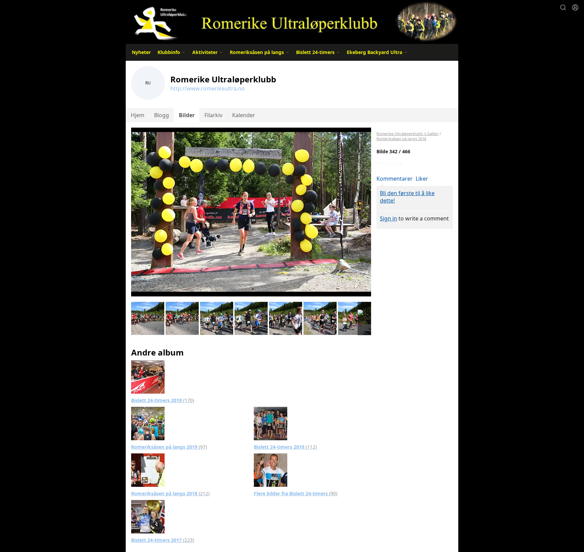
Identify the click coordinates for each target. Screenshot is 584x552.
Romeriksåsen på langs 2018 (170, 493)
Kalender (243, 115)
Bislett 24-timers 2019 (162, 400)
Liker (422, 178)
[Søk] (563, 7)
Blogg (161, 115)
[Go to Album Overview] (148, 376)
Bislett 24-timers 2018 (285, 447)
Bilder (187, 115)
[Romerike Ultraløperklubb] (292, 21)
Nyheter (141, 52)
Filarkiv (213, 115)
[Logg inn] (575, 7)
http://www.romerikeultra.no (207, 88)
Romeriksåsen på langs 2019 (169, 447)
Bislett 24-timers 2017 (162, 540)
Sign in (388, 218)
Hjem (137, 115)
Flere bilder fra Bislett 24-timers (295, 493)
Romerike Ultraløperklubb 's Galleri (407, 133)
